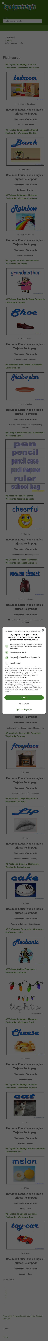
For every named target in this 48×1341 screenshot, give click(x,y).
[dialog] (24, 670)
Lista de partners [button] (21, 677)
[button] (24, 663)
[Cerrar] (43, 630)
